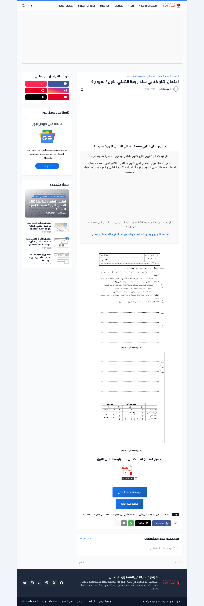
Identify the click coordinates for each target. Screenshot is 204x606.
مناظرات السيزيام (86, 5)
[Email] (124, 523)
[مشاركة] (83, 89)
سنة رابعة (86, 514)
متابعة (47, 166)
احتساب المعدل (65, 5)
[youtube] (58, 97)
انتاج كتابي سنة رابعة (101, 514)
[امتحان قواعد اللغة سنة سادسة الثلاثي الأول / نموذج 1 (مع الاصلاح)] (61, 227)
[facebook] (58, 84)
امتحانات (119, 5)
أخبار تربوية (105, 5)
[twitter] (54, 583)
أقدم (81, 562)
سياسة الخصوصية (50, 601)
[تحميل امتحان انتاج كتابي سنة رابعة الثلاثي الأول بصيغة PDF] (129, 479)
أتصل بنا (91, 601)
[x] (36, 97)
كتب (132, 5)
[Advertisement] (100, 39)
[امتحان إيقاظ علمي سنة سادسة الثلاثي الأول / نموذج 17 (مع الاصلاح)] (61, 242)
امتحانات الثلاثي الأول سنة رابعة (123, 514)
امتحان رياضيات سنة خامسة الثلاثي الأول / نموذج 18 (40, 257)
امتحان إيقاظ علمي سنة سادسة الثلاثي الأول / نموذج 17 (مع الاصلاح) (38, 241)
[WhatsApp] (131, 523)
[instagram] (58, 90)
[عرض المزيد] (117, 523)
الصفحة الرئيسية (171, 76)
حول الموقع (67, 601)
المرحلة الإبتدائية (149, 5)
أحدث (177, 562)
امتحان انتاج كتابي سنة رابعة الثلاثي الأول (144, 76)
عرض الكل (87, 538)
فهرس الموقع (105, 601)
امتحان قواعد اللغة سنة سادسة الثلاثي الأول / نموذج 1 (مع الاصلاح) (39, 226)
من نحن (80, 601)
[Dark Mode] (30, 5)
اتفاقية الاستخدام (30, 601)
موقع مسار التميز (151, 601)
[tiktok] (36, 84)
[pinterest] (36, 90)
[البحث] (24, 5)
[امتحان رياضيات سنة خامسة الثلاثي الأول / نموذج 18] (61, 258)
